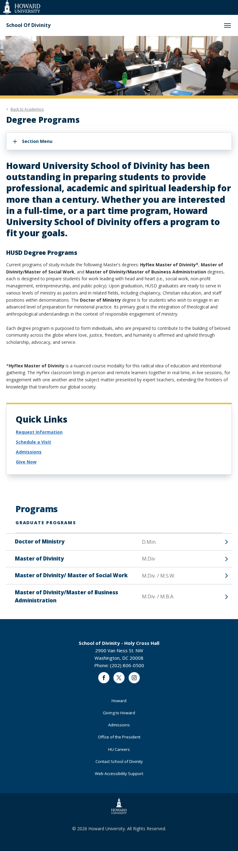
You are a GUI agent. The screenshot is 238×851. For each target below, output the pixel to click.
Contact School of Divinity (119, 761)
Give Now (26, 462)
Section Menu (37, 141)
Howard (119, 700)
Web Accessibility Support (119, 773)
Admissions (29, 452)
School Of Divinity (28, 25)
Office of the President (119, 737)
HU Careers (119, 749)
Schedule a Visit (33, 442)
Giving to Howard (119, 713)
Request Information (39, 432)
